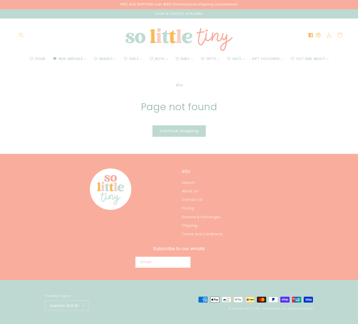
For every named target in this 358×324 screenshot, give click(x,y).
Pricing (188, 208)
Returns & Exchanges (201, 217)
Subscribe (208, 262)
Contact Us (192, 199)
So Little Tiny (249, 309)
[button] (21, 35)
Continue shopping (179, 130)
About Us (190, 191)
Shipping (190, 225)
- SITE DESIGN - (271, 309)
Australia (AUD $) (64, 305)
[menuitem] (37, 59)
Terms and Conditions (202, 234)
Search (188, 182)
